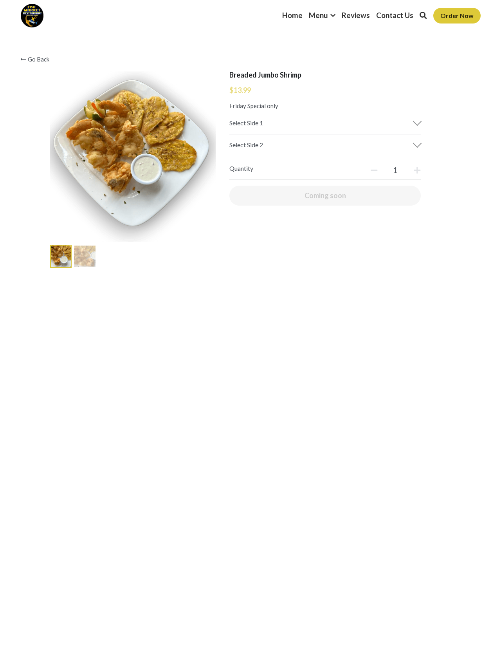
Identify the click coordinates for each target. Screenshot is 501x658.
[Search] (423, 15)
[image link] (32, 15)
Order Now (457, 15)
